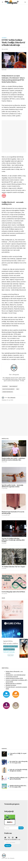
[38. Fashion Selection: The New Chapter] (14, 557)
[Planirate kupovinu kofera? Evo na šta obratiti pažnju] (14, 502)
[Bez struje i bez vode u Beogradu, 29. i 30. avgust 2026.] (4, 762)
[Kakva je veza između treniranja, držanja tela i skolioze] (4, 770)
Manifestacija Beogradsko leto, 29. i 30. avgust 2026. (18, 786)
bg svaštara (5, 386)
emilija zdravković (13, 386)
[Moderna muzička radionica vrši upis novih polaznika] (4, 778)
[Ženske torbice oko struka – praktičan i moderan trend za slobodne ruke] (14, 448)
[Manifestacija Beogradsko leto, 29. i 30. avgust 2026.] (4, 786)
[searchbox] (11, 827)
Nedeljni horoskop (11, 685)
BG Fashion (4, 37)
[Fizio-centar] (15, 648)
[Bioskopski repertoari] (6, 694)
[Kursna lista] (12, 609)
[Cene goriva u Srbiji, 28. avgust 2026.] (4, 754)
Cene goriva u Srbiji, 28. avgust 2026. (18, 754)
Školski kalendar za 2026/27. (14, 683)
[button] (2, 2)
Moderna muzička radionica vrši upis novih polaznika (18, 778)
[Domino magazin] (9, 822)
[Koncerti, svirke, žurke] (6, 705)
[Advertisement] (14, 19)
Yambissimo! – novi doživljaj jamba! (15, 675)
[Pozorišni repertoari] (15, 694)
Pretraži (21, 827)
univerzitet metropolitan (8, 391)
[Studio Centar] (9, 817)
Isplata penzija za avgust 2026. (14, 678)
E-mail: (18, 839)
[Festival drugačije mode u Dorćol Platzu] (14, 582)
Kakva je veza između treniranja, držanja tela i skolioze (18, 770)
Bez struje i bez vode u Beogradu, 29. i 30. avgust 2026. (19, 762)
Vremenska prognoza (12, 676)
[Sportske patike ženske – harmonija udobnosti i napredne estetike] (14, 475)
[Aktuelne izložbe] (15, 705)
